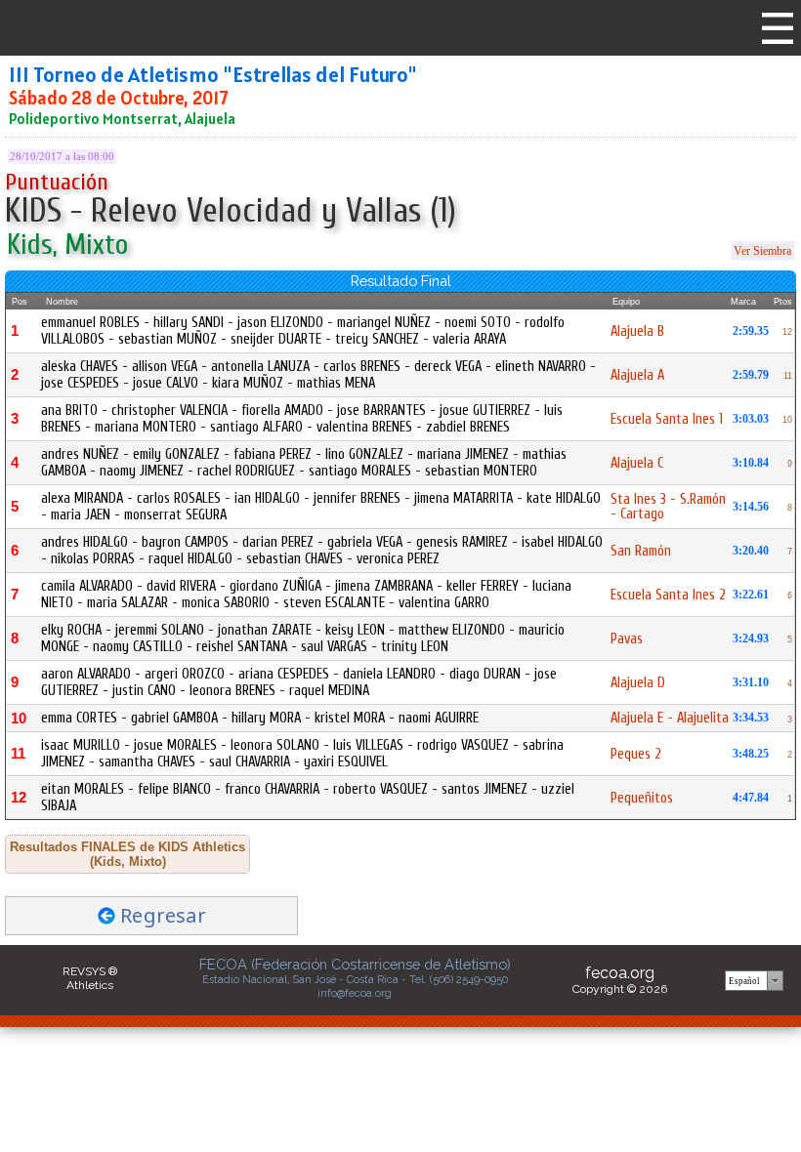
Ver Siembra (762, 251)
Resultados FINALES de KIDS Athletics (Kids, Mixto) (127, 854)
